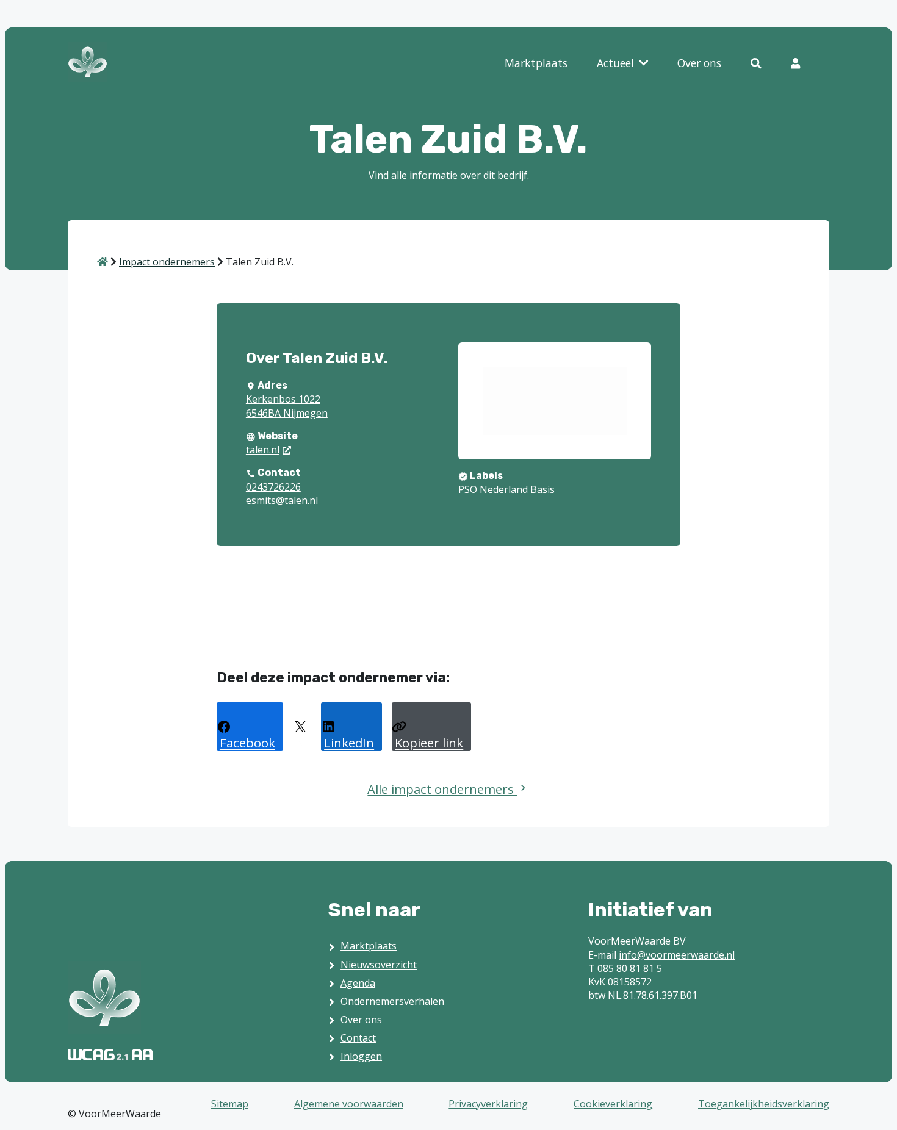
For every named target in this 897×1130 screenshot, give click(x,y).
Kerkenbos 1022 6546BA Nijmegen (287, 405)
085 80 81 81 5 (629, 968)
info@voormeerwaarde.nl (677, 955)
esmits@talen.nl (282, 500)
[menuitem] (536, 64)
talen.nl (262, 449)
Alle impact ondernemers (442, 788)
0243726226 (273, 487)
